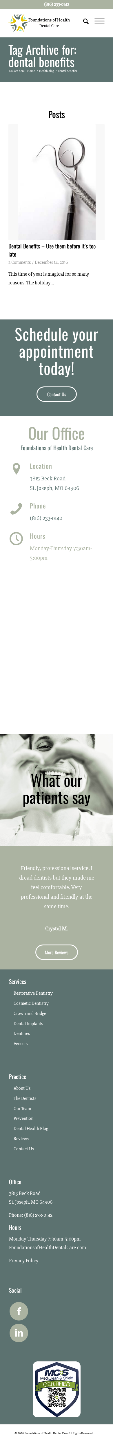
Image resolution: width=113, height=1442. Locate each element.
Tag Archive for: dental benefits (42, 55)
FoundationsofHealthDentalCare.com (47, 1247)
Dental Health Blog (31, 1129)
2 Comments (19, 262)
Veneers (21, 1044)
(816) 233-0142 (46, 518)
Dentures (22, 1033)
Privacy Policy (24, 1260)
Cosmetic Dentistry (31, 1003)
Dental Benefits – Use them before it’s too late (52, 249)
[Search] (83, 20)
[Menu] (97, 20)
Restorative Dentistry (33, 993)
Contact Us (24, 1149)
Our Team (22, 1109)
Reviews (21, 1139)
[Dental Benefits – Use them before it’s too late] (56, 182)
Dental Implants (28, 1024)
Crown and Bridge (30, 1013)
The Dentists (25, 1098)
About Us (22, 1088)
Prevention (23, 1118)
